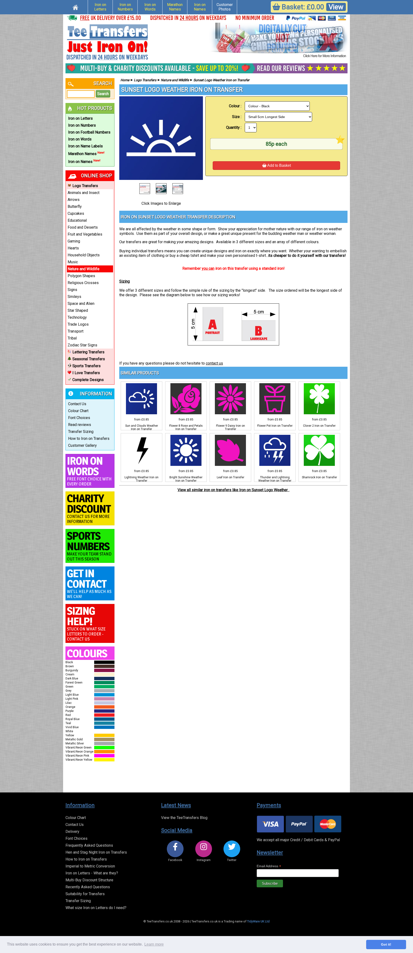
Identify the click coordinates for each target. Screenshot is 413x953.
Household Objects (84, 255)
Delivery (72, 831)
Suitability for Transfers (85, 894)
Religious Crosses (83, 282)
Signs (72, 289)
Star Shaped (78, 310)
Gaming (74, 241)
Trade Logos (78, 324)
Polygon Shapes (81, 276)
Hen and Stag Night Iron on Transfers (96, 852)
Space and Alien (81, 303)
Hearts (73, 248)
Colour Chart (78, 411)
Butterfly (75, 206)
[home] (75, 6)
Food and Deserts (83, 227)
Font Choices (79, 417)
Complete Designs (88, 379)
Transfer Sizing (80, 431)
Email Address (269, 866)
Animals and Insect (83, 192)
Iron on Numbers (125, 6)
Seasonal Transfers (88, 359)
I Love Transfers (86, 373)
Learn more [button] (154, 944)
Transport (75, 331)
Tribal (72, 338)
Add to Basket (278, 165)
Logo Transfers (85, 185)
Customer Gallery (82, 445)
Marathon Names (175, 6)
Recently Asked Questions (87, 887)
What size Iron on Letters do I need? (95, 907)
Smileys (74, 296)
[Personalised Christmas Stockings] (278, 41)
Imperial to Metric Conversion (90, 866)
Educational (77, 220)
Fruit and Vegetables (85, 234)
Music (73, 262)
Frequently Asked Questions (89, 845)
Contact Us (77, 404)
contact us (214, 363)
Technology (77, 317)
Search (103, 94)
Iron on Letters (100, 6)
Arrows (74, 199)
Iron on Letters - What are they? (91, 873)
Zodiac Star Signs (82, 345)
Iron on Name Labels (85, 146)
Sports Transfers (86, 366)
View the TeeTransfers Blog (184, 817)
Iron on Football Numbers (89, 132)
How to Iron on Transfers (88, 438)
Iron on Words (150, 6)
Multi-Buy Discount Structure (89, 880)
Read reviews (79, 424)
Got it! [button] (386, 944)
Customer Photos (225, 6)
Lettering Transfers (88, 352)
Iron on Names (200, 6)
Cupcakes (76, 213)
